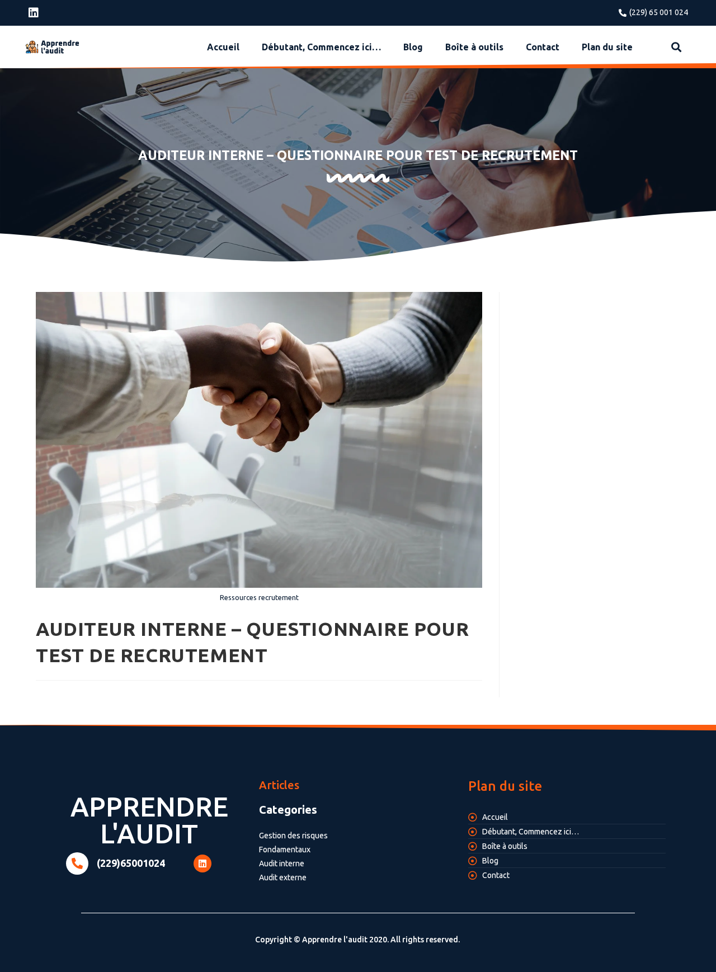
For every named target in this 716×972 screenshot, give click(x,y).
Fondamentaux (284, 849)
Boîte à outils (474, 47)
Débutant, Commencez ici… (321, 47)
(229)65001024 (131, 863)
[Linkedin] (33, 13)
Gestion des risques (293, 835)
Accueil (223, 47)
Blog (413, 47)
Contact (542, 47)
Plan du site (607, 47)
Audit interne (281, 863)
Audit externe (283, 877)
